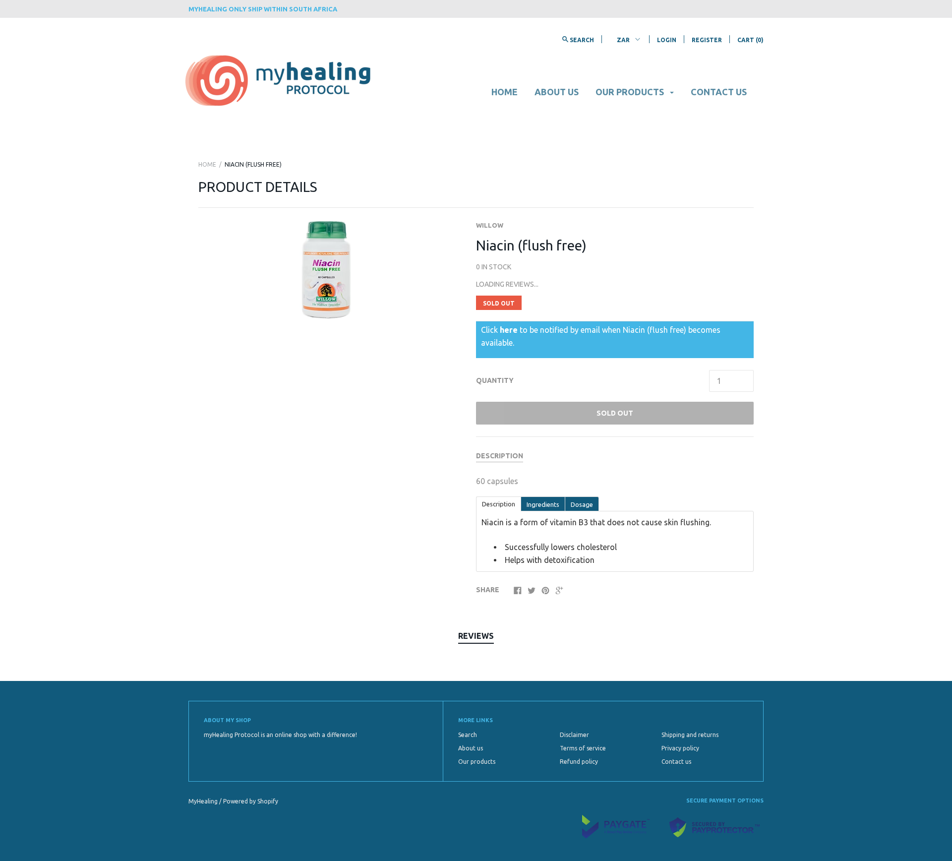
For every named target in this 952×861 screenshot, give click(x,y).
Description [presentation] (498, 503)
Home (504, 92)
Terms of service (583, 748)
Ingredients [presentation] (543, 504)
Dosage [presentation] (582, 504)
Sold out (614, 413)
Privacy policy (680, 748)
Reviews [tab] (476, 635)
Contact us (719, 92)
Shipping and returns (689, 735)
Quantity (495, 380)
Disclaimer (574, 735)
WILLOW (489, 225)
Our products (630, 92)
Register (707, 40)
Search (467, 735)
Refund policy (579, 761)
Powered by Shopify (250, 801)
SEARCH (581, 40)
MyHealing (203, 801)
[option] (326, 269)
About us (557, 92)
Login (666, 40)
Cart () (750, 40)
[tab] (498, 503)
